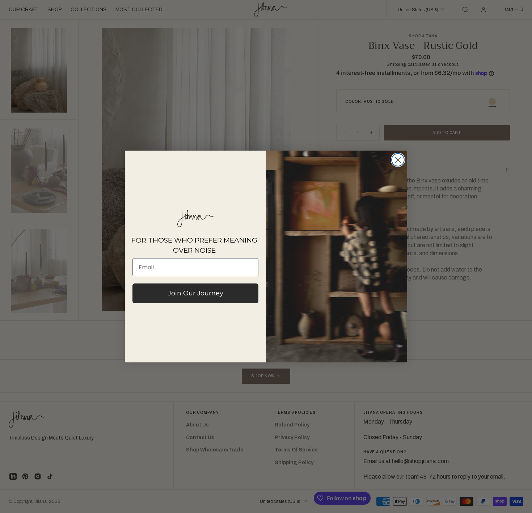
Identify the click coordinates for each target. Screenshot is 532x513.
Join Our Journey (195, 293)
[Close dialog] (398, 160)
